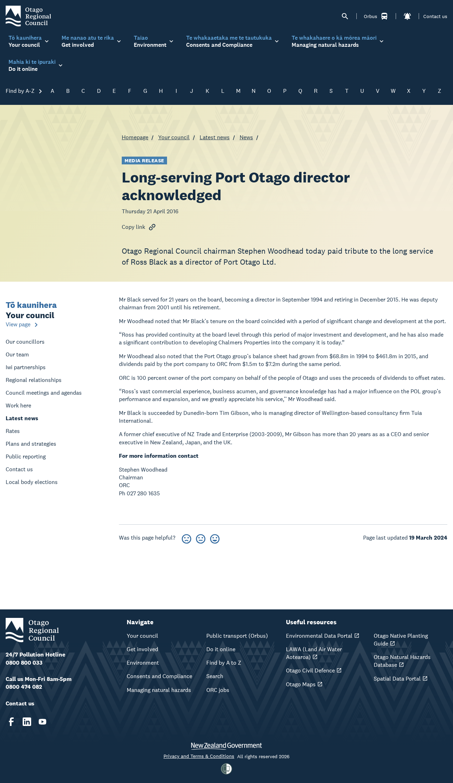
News (246, 137)
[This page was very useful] (214, 537)
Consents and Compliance (159, 676)
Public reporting (26, 456)
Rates (13, 431)
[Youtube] (42, 721)
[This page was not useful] (186, 537)
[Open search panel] (345, 16)
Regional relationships (34, 380)
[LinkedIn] (27, 721)
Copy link (133, 227)
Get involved (142, 649)
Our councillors (25, 341)
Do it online (220, 649)
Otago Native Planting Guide (401, 639)
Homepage (135, 137)
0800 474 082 (24, 687)
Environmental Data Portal (319, 636)
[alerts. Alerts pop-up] (407, 16)
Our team (17, 354)
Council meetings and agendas (44, 392)
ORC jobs (217, 690)
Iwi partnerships (26, 367)
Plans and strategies (31, 443)
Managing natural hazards (159, 690)
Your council (174, 137)
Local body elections (32, 482)
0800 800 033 (24, 662)
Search (214, 676)
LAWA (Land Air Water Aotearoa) (314, 653)
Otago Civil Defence (310, 670)
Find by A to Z (223, 662)
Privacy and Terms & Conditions (199, 756)
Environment (143, 662)
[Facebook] (11, 721)
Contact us (435, 16)
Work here (18, 405)
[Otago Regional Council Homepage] (28, 15)
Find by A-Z (21, 91)
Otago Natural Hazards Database (402, 661)
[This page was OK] (200, 537)
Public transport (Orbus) (237, 636)
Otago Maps (301, 684)
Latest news (215, 137)
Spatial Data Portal (397, 678)
